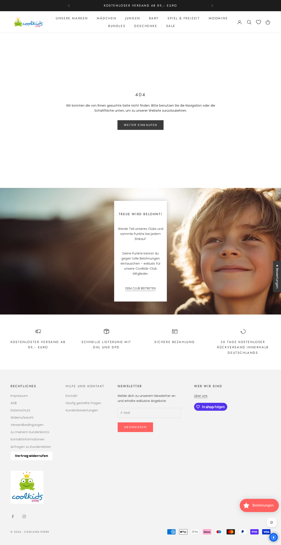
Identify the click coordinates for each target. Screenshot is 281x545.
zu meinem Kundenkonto (30, 432)
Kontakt (71, 396)
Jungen (132, 18)
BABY (154, 18)
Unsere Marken (72, 18)
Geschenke (145, 26)
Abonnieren (135, 427)
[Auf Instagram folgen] (24, 516)
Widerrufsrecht (22, 417)
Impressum (19, 396)
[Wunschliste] (258, 22)
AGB (14, 403)
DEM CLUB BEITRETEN (140, 288)
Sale (170, 26)
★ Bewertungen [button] (277, 276)
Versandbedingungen (27, 425)
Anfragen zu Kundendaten (31, 447)
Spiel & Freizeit (184, 18)
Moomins (218, 18)
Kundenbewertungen (82, 410)
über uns (200, 396)
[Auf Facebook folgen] (13, 516)
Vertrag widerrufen (31, 456)
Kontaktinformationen (28, 439)
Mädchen (106, 18)
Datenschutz (20, 410)
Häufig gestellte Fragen (83, 403)
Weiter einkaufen (140, 125)
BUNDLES (116, 26)
